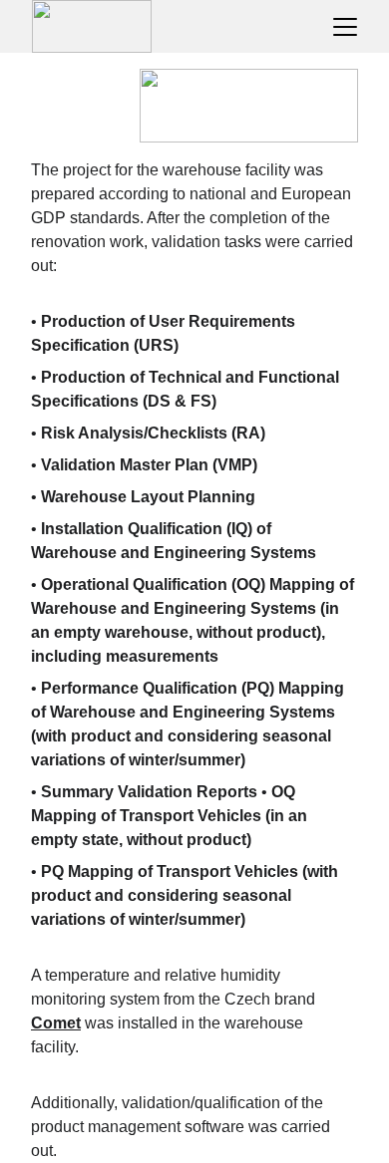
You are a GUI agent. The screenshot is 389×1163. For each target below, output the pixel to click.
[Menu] (345, 27)
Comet (56, 1023)
